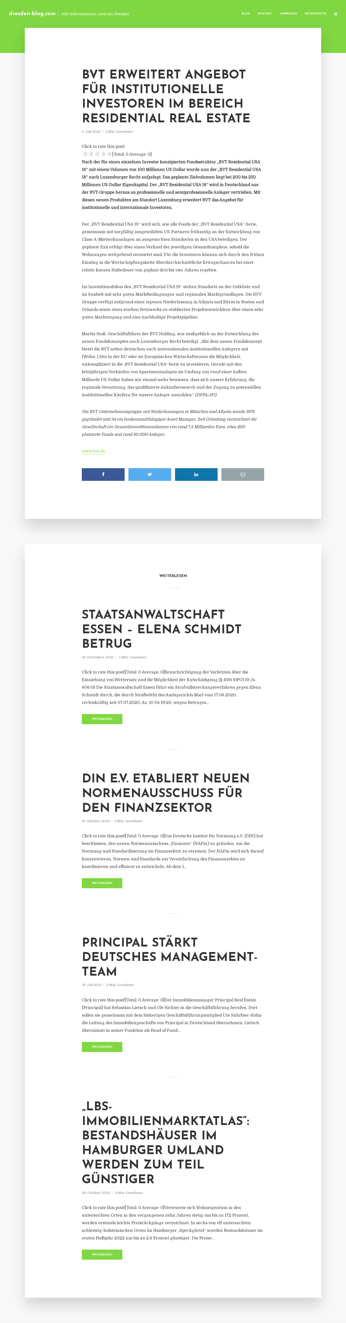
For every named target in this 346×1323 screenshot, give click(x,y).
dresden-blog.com (32, 13)
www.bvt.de (93, 451)
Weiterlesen (102, 719)
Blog (246, 13)
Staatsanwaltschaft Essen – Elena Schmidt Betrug (162, 630)
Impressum (288, 13)
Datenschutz (315, 13)
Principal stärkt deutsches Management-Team (170, 958)
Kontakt (265, 13)
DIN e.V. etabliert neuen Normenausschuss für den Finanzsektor (166, 794)
